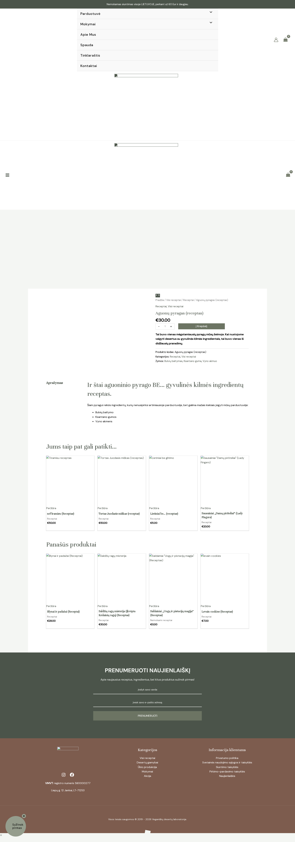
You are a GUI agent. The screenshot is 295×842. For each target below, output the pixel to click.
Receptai (188, 300)
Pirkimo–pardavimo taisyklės (227, 771)
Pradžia (160, 300)
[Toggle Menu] (210, 12)
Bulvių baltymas (173, 361)
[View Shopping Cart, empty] (285, 39)
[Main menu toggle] (7, 175)
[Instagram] (15, 40)
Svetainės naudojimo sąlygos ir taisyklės (227, 762)
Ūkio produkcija (147, 767)
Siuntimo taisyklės (227, 767)
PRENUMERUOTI (147, 716)
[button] (265, 40)
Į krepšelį (201, 326)
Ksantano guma (192, 361)
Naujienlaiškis (227, 776)
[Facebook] (8, 40)
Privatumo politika (227, 758)
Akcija (147, 776)
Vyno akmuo (210, 361)
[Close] (24, 816)
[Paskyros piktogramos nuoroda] (276, 39)
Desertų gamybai (147, 762)
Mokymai (147, 771)
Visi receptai (173, 300)
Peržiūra (51, 508)
